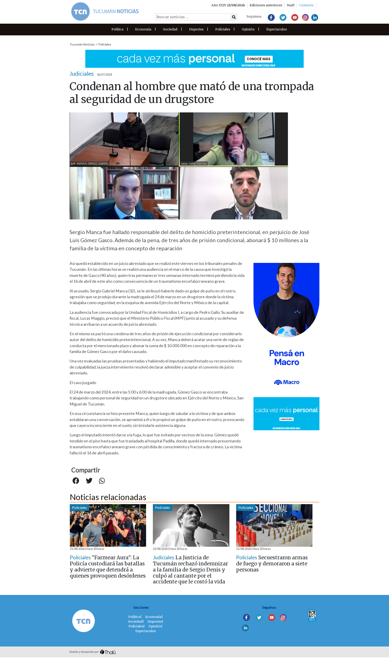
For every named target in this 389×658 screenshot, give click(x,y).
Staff (290, 5)
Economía (143, 29)
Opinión (248, 29)
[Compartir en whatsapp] (102, 481)
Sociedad (170, 29)
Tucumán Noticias (82, 44)
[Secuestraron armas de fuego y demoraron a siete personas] (274, 525)
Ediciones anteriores (266, 5)
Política (117, 29)
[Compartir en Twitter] (89, 481)
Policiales (222, 29)
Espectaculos (276, 29)
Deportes (196, 29)
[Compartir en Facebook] (76, 481)
